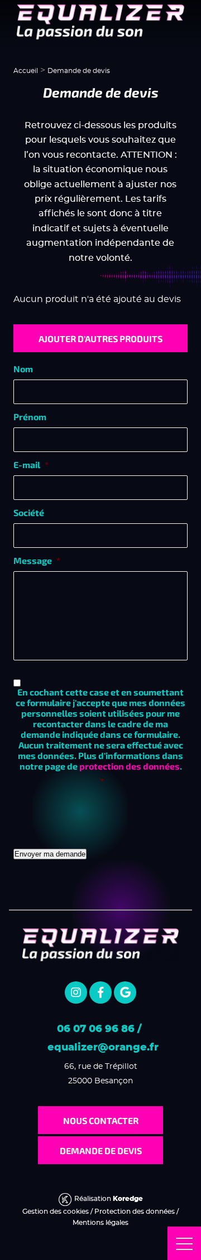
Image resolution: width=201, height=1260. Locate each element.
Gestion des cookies (55, 1211)
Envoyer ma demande (50, 854)
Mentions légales (100, 1222)
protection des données (129, 766)
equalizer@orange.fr (103, 1048)
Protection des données (134, 1211)
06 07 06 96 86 (96, 1029)
